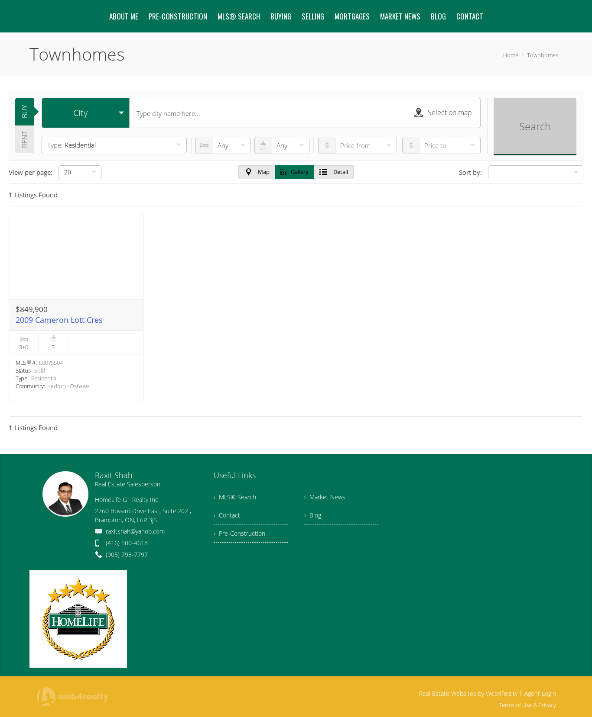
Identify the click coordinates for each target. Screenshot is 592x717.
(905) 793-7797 (127, 554)
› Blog (312, 515)
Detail (340, 172)
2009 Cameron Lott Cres (59, 320)
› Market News (324, 497)
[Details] (76, 307)
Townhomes (542, 55)
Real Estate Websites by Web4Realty (468, 693)
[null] (535, 172)
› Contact (227, 515)
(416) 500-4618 (127, 543)
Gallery (300, 172)
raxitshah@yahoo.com (135, 531)
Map (264, 172)
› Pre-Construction (239, 533)
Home (510, 55)
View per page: (30, 172)
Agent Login (540, 693)
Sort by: (470, 172)
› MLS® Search (235, 497)
